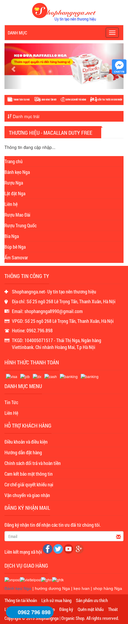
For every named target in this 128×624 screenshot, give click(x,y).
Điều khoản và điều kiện (26, 442)
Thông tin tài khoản (20, 600)
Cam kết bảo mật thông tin (28, 474)
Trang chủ (13, 161)
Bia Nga (11, 236)
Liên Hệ (11, 413)
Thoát (113, 609)
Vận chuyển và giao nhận (27, 495)
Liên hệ (11, 204)
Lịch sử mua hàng (56, 600)
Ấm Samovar (16, 257)
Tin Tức (11, 402)
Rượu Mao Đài (17, 215)
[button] (13, 66)
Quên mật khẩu (91, 609)
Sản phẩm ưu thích (92, 600)
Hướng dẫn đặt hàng (23, 452)
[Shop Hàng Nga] (64, 12)
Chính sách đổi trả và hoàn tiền (32, 463)
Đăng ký (66, 609)
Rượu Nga (13, 183)
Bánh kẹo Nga (17, 172)
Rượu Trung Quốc (20, 225)
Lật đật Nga (14, 193)
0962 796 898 (34, 612)
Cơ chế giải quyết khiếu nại (28, 484)
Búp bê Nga (15, 247)
